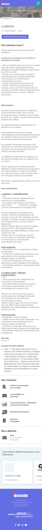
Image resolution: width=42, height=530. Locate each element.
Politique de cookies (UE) (21, 506)
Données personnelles (21, 504)
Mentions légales (21, 500)
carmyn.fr (5, 340)
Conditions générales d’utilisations (21, 502)
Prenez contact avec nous (15, 37)
